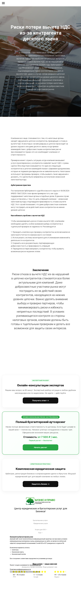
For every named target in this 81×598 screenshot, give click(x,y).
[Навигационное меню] (3, 3)
